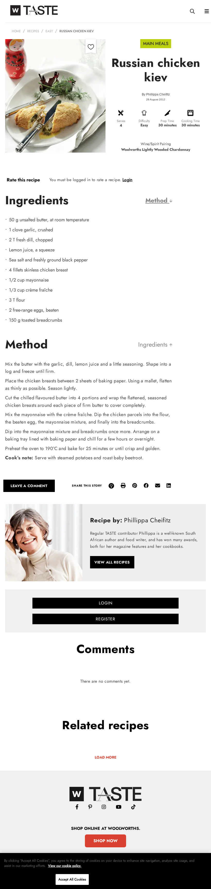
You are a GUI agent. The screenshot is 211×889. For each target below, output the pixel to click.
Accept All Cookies (72, 879)
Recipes (33, 31)
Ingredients (153, 344)
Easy (49, 31)
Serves (121, 121)
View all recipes (112, 562)
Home (16, 31)
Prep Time (167, 121)
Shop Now (105, 841)
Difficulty (144, 121)
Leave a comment (29, 485)
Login (127, 180)
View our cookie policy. (64, 865)
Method (157, 200)
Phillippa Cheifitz (158, 94)
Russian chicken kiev (76, 31)
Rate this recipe (23, 180)
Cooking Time (190, 121)
